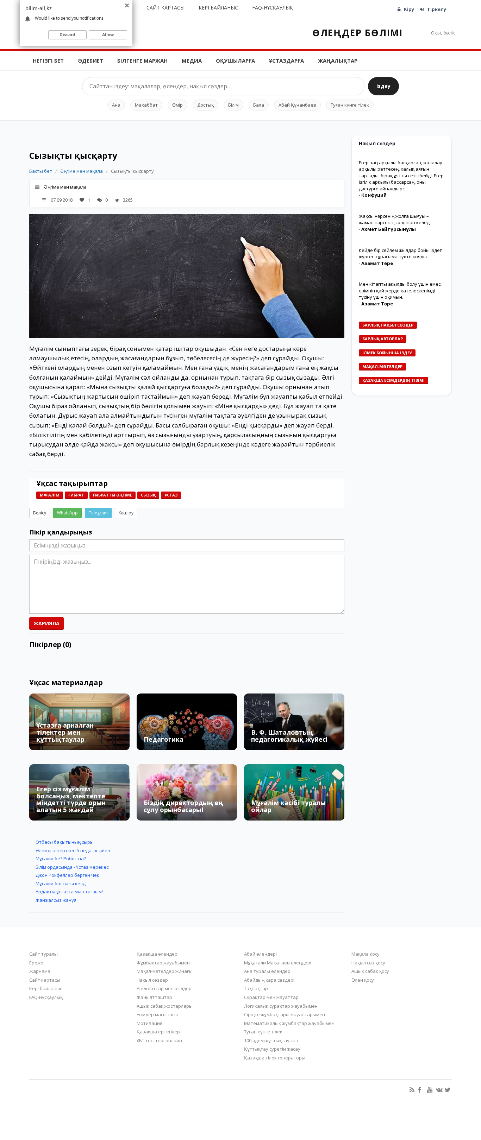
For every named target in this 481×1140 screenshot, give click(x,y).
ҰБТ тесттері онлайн (159, 1040)
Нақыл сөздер (152, 980)
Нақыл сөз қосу (368, 963)
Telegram (98, 513)
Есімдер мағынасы (157, 1014)
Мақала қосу (365, 954)
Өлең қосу (362, 980)
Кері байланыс (218, 7)
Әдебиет (90, 60)
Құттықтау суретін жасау (272, 1049)
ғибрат (76, 495)
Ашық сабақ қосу (370, 971)
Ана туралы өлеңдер (267, 971)
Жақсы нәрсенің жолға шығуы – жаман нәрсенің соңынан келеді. (395, 219)
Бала (258, 105)
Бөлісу (39, 513)
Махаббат (146, 105)
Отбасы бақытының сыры (65, 842)
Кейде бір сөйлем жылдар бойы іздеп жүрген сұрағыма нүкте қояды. (401, 253)
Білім (233, 105)
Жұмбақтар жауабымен (163, 963)
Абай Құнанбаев (297, 105)
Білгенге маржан (142, 60)
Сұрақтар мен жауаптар (271, 997)
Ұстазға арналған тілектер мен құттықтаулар (65, 732)
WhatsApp (67, 513)
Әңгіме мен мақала (82, 171)
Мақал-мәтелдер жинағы (165, 971)
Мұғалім (50, 495)
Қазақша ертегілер (158, 1031)
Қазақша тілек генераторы (274, 1057)
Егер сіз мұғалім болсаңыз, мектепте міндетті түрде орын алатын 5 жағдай (71, 799)
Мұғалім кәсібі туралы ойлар (288, 806)
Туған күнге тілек (350, 105)
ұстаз (170, 495)
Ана (116, 105)
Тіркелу (436, 9)
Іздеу (383, 86)
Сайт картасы (165, 7)
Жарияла (46, 623)
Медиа (192, 60)
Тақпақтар (256, 988)
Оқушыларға (235, 60)
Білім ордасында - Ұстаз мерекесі (73, 867)
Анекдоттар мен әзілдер (164, 988)
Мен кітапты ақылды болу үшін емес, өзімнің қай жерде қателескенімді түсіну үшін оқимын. (400, 290)
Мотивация (149, 1023)
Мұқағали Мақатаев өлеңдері (277, 963)
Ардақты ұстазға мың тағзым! (69, 891)
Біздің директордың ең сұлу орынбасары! (183, 806)
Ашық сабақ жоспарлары (165, 1006)
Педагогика (163, 739)
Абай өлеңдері (260, 954)
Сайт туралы (43, 954)
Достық (205, 105)
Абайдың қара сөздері (269, 980)
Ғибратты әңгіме (112, 495)
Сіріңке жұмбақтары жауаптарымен (284, 1014)
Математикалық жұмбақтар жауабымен (289, 1023)
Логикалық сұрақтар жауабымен (281, 1006)
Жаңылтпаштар (154, 997)
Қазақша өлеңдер (157, 954)
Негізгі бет (48, 60)
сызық (148, 495)
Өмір (177, 105)
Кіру (409, 9)
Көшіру (126, 513)
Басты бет (40, 171)
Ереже (36, 963)
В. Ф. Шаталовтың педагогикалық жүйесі (289, 735)
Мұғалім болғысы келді (61, 883)
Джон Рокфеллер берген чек (67, 875)
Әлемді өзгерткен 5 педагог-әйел (73, 850)
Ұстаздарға (286, 60)
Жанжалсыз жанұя (56, 900)
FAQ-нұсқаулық (272, 7)
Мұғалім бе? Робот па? (61, 858)
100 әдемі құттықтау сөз (271, 1040)
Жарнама (39, 971)
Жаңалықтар (337, 60)
